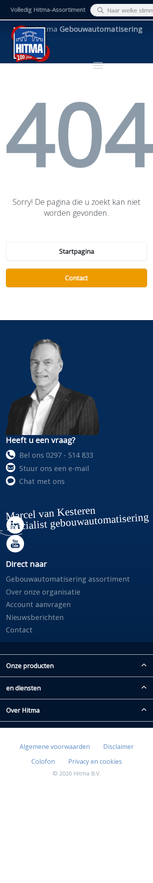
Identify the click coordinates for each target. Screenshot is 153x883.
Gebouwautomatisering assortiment (68, 579)
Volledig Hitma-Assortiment (48, 9)
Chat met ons (42, 481)
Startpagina (76, 251)
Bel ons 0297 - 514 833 (56, 455)
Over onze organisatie (43, 591)
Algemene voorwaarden (55, 746)
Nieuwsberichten (35, 617)
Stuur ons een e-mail (54, 468)
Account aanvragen (38, 604)
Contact (76, 278)
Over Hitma (23, 710)
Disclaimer (118, 746)
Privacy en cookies (95, 761)
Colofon (43, 761)
